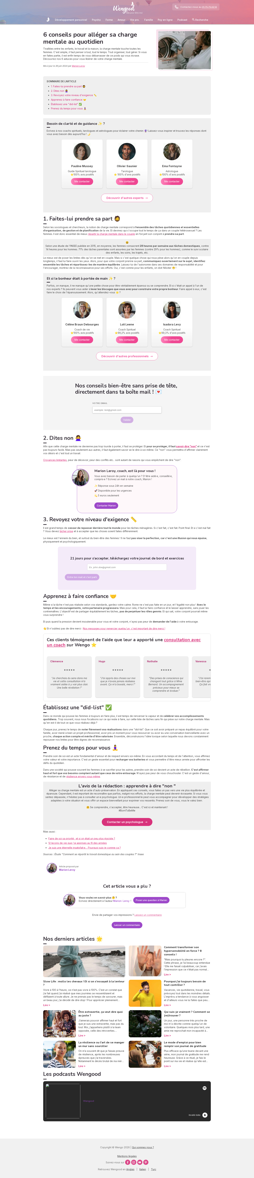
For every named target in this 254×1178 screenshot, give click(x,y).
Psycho (96, 19)
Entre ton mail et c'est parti (82, 577)
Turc (153, 1169)
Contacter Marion (106, 505)
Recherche (201, 19)
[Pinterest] (145, 1162)
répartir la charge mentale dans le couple (111, 233)
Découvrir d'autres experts (125, 198)
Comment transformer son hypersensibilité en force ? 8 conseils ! (183, 950)
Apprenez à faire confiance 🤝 (69, 99)
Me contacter (82, 181)
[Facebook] (127, 1162)
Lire (45, 1005)
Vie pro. (134, 19)
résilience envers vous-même (83, 776)
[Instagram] (133, 1162)
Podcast (182, 19)
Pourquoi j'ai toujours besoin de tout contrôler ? (185, 983)
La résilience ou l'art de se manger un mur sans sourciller (101, 1044)
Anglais (130, 1169)
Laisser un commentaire (127, 925)
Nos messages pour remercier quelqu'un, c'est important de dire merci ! (124, 628)
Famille (148, 19)
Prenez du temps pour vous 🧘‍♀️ (69, 108)
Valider (127, 420)
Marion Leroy (78, 66)
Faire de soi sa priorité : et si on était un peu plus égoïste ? (81, 838)
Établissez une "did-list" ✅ (66, 104)
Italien (142, 1169)
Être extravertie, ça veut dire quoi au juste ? (100, 1013)
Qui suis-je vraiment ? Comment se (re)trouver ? (187, 1013)
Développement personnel (71, 19)
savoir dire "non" (186, 446)
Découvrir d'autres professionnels (125, 356)
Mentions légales (127, 1156)
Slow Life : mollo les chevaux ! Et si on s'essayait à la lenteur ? (83, 983)
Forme (109, 19)
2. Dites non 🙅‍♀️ (60, 90)
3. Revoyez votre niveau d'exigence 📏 (74, 95)
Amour (121, 19)
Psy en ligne (165, 19)
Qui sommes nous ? (143, 1147)
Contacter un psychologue (125, 822)
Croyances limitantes (55, 460)
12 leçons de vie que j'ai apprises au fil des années (77, 843)
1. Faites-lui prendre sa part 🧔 (68, 86)
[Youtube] (139, 1162)
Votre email (99, 403)
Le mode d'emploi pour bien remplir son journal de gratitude (185, 1044)
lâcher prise (66, 531)
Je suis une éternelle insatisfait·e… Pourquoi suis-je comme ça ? (84, 847)
